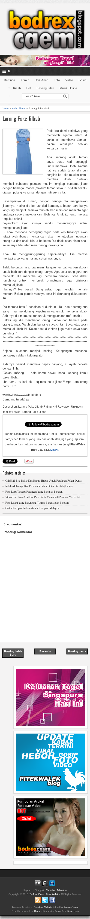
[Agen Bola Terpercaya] (50, 854)
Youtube (50, 890)
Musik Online (68, 88)
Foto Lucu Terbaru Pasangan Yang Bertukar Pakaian (34, 491)
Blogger (38, 911)
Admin (25, 80)
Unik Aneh (41, 80)
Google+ (39, 890)
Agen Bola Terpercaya (67, 911)
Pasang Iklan (45, 88)
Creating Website (43, 906)
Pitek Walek (52, 894)
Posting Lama (77, 651)
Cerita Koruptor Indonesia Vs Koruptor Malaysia (32, 508)
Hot (28, 88)
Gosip (82, 80)
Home (6, 108)
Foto (57, 80)
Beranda (45, 651)
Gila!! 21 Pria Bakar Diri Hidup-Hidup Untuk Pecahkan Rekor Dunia (43, 480)
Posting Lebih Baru (13, 653)
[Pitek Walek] (50, 790)
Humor (23, 108)
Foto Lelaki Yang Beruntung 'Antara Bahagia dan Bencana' (37, 502)
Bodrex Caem (37, 894)
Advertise (62, 890)
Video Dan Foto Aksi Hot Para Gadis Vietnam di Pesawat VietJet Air (43, 497)
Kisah (17, 88)
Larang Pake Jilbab (21, 118)
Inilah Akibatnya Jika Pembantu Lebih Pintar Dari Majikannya (39, 486)
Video (69, 80)
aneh (14, 108)
